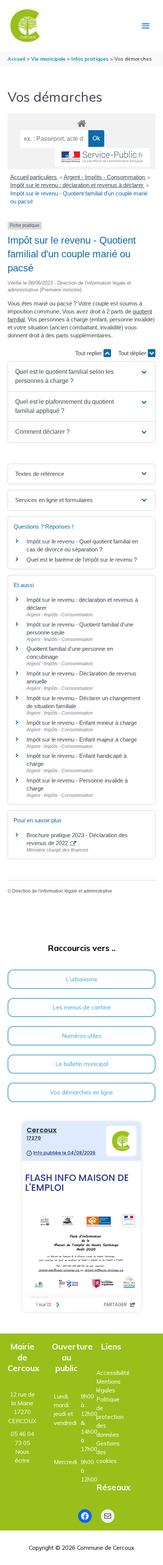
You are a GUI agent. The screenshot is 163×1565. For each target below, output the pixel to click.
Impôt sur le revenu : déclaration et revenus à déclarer (77, 185)
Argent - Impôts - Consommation (105, 177)
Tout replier (89, 353)
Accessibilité (113, 1372)
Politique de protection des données (110, 1416)
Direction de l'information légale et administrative (62, 891)
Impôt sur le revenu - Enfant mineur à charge (82, 723)
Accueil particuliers (34, 177)
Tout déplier (133, 353)
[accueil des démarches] (81, 122)
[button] (81, 376)
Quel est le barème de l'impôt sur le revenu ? (82, 559)
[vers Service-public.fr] (102, 157)
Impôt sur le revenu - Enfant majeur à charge (82, 739)
